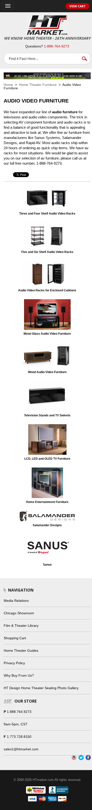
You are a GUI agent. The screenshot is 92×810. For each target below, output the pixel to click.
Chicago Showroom (19, 613)
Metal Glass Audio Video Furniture (47, 333)
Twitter (81, 757)
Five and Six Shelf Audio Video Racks (47, 252)
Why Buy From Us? (19, 675)
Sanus (47, 564)
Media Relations (16, 601)
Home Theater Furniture (38, 85)
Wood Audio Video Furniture (47, 372)
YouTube (74, 757)
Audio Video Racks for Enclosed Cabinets (47, 290)
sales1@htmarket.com (21, 749)
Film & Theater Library (21, 625)
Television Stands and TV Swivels (47, 415)
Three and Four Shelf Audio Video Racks (47, 213)
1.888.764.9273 (19, 712)
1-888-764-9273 (56, 46)
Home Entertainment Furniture (47, 502)
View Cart (77, 6)
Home (8, 85)
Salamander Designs (47, 525)
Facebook (88, 757)
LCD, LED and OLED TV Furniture (47, 458)
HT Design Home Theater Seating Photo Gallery (41, 688)
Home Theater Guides (21, 650)
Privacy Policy (14, 663)
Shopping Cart (15, 638)
